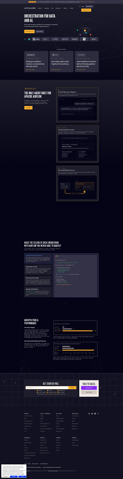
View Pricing (89, 392)
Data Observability (59, 418)
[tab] (38, 258)
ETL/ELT (57, 423)
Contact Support (75, 445)
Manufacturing (75, 423)
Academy (26, 440)
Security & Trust (27, 426)
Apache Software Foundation (53, 470)
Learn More (28, 107)
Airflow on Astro (43, 442)
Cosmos (42, 415)
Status (73, 442)
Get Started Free (86, 10)
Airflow (65, 8)
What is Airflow (43, 440)
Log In (83, 6)
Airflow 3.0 (42, 445)
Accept (22, 476)
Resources (58, 8)
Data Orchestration (60, 421)
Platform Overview (28, 415)
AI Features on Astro (28, 421)
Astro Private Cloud (28, 423)
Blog (25, 445)
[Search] (80, 6)
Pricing (71, 8)
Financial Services (75, 415)
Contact (57, 450)
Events (25, 450)
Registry (42, 418)
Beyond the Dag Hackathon (29, 455)
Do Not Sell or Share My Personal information (32, 467)
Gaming (73, 418)
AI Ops (57, 415)
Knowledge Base (75, 440)
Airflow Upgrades (43, 447)
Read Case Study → (30, 69)
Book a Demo (89, 6)
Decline (13, 476)
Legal (25, 463)
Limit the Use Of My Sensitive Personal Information (51, 467)
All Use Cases (59, 431)
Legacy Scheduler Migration (45, 428)
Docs (52, 8)
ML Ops (57, 426)
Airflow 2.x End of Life (44, 452)
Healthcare (74, 426)
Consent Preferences (44, 463)
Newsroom (58, 445)
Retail (73, 421)
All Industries (74, 428)
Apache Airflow (27, 470)
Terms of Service (35, 463)
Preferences (5, 476)
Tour (25, 431)
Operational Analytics (60, 428)
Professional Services (44, 423)
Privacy (29, 463)
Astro (25, 418)
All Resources (27, 458)
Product (39, 8)
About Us (58, 440)
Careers (57, 447)
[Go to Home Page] (30, 8)
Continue (72, 387)
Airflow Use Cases (44, 450)
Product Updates (43, 426)
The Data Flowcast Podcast (29, 452)
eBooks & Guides (27, 442)
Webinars (26, 447)
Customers (46, 8)
